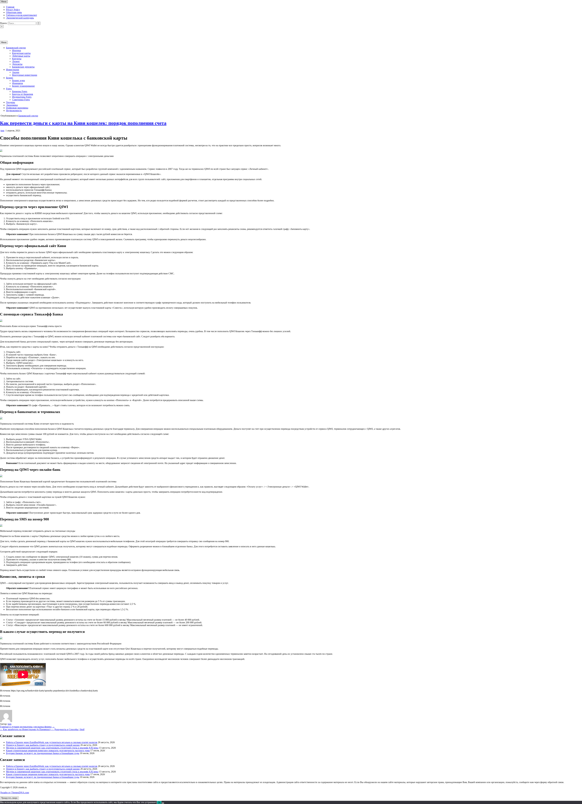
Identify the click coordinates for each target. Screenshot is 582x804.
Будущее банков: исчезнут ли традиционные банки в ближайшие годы (42, 753)
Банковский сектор (16, 47)
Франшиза (17, 83)
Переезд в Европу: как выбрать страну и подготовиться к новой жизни (43, 745)
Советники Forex (21, 99)
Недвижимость (14, 110)
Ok (159, 802)
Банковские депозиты (23, 67)
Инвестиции (12, 69)
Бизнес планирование (23, 86)
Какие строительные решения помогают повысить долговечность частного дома (48, 750)
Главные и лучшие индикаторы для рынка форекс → (27, 726)
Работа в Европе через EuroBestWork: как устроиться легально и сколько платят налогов (51, 742)
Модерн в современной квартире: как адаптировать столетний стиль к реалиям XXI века (52, 747)
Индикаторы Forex (22, 97)
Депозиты (17, 64)
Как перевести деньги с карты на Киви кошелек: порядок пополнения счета (83, 123)
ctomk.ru (4, 31)
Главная (10, 7)
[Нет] (163, 803)
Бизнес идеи (18, 80)
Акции (15, 72)
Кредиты (16, 58)
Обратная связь (14, 12)
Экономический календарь (20, 18)
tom (2, 130)
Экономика (12, 105)
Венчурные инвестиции (24, 75)
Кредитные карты (21, 53)
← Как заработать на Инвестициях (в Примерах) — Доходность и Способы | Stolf (42, 729)
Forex (9, 88)
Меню (4, 1)
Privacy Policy (13, 9)
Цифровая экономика (17, 108)
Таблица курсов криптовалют (21, 15)
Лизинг (16, 61)
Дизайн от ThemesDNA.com (14, 792)
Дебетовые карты (21, 56)
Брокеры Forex (19, 91)
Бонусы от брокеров (22, 94)
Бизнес (9, 77)
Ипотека (16, 50)
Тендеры (10, 102)
